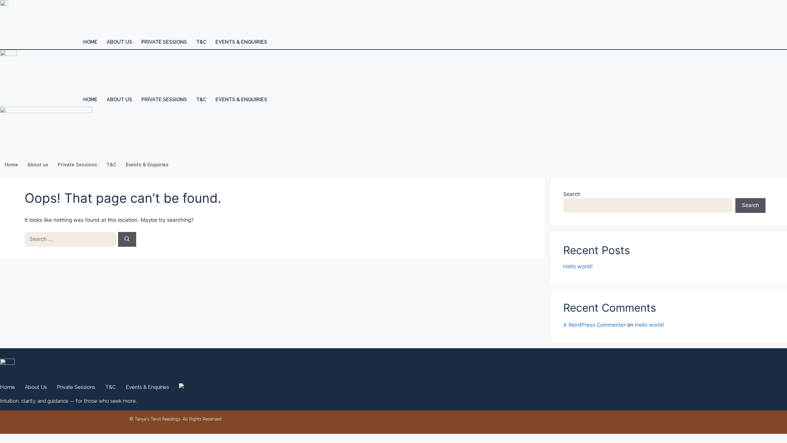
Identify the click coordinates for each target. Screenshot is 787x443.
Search (571, 194)
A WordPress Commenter (594, 325)
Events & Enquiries (241, 42)
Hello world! (578, 266)
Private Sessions (164, 42)
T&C (201, 42)
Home (90, 42)
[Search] (127, 239)
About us (119, 42)
